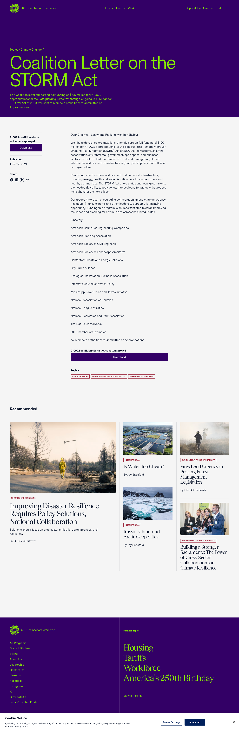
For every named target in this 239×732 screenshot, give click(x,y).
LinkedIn (15, 675)
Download (26, 147)
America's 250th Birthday (168, 678)
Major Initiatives (20, 648)
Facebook (16, 681)
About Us (16, 659)
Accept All (194, 722)
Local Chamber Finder (24, 702)
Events (120, 8)
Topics (109, 8)
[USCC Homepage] (32, 630)
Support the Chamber (200, 8)
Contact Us (17, 670)
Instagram (16, 686)
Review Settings (171, 722)
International (132, 460)
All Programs (18, 643)
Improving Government (142, 376)
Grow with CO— (20, 697)
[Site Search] (220, 8)
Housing (138, 647)
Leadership (17, 664)
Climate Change (31, 49)
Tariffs (134, 658)
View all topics (132, 696)
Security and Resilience (23, 498)
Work (131, 8)
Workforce (141, 668)
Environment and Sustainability (109, 376)
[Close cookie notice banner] (233, 722)
